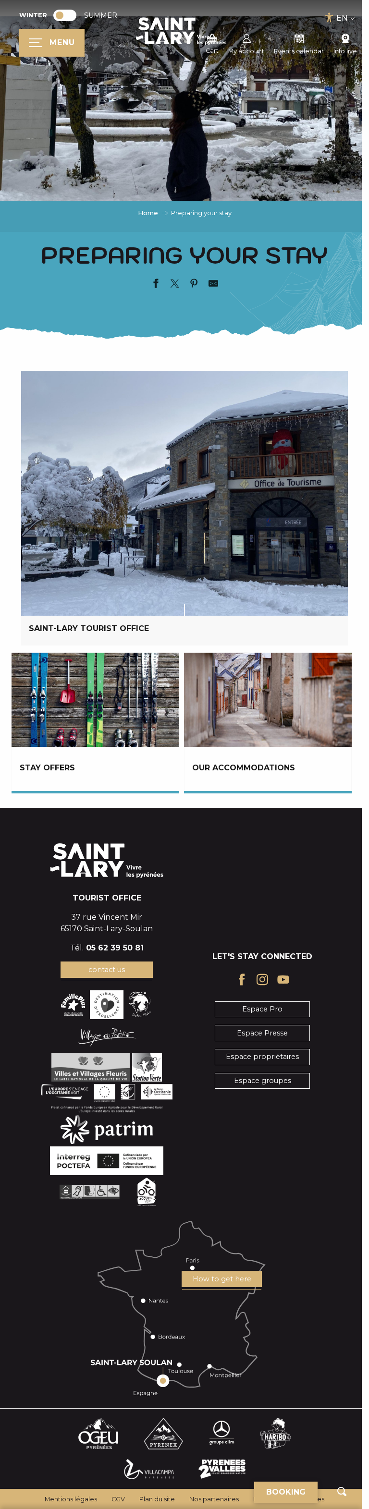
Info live (345, 51)
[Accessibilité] (329, 18)
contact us (106, 969)
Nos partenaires (214, 1499)
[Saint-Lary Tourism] (181, 31)
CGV (118, 1499)
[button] (341, 1491)
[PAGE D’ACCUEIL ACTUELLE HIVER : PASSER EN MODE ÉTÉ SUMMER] (64, 15)
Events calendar (299, 51)
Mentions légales (71, 1499)
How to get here (222, 1279)
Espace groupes (262, 1080)
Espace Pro (262, 1009)
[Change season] (68, 15)
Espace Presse (262, 1033)
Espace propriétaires (262, 1056)
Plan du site (157, 1499)
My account (246, 51)
